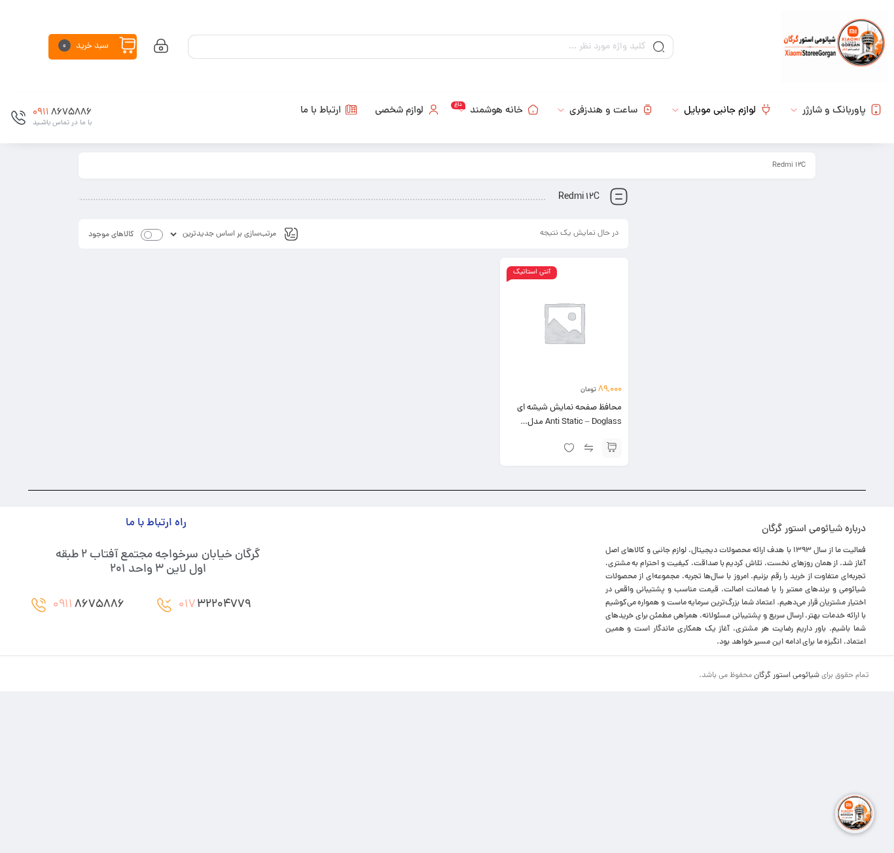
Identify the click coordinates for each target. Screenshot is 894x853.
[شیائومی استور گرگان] (834, 46)
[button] (612, 448)
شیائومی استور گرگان (786, 676)
